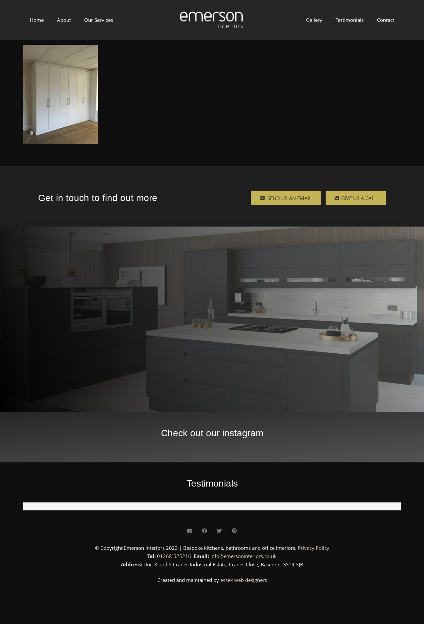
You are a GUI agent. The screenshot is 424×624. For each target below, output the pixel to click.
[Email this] (189, 531)
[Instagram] (212, 598)
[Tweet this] (219, 531)
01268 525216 (174, 556)
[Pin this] (234, 531)
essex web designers (243, 580)
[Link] (211, 20)
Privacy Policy (313, 548)
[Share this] (204, 531)
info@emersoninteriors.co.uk (243, 556)
